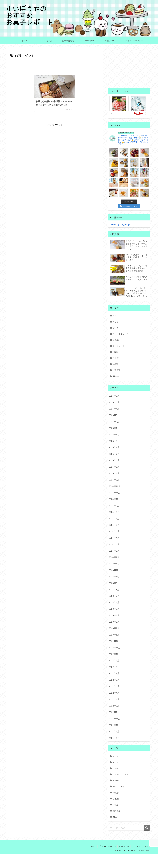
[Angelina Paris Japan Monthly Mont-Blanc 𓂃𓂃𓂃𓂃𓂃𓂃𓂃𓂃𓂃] (134, 182)
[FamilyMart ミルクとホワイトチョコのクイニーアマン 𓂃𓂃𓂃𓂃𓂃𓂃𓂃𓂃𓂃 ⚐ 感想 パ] (134, 162)
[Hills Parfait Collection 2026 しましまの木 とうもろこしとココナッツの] (134, 172)
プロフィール (137, 846)
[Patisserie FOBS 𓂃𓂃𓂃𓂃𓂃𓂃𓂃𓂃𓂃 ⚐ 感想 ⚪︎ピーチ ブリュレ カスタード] (123, 172)
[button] (147, 828)
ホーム (93, 846)
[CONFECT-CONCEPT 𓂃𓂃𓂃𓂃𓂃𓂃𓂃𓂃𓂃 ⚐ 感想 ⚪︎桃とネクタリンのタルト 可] (113, 172)
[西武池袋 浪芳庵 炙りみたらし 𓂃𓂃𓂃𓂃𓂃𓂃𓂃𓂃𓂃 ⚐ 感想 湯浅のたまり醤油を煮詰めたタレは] (123, 152)
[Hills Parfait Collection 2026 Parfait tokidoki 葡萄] (144, 172)
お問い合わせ (124, 846)
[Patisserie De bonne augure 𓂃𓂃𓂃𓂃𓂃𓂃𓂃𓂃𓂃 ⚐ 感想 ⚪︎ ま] (144, 152)
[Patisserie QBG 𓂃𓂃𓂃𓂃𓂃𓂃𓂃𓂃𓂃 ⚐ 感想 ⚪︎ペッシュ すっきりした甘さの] (123, 162)
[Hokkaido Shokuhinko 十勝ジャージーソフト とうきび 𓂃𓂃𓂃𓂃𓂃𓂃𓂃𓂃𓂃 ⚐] (144, 162)
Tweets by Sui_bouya (119, 224)
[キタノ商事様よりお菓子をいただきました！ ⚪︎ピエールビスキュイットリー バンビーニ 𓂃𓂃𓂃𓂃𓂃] (134, 152)
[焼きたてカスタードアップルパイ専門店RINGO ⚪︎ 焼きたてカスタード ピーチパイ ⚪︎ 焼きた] (144, 193)
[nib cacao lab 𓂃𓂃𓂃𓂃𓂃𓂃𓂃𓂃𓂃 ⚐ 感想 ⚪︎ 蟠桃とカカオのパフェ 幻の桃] (123, 182)
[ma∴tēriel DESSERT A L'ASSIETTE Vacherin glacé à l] (113, 193)
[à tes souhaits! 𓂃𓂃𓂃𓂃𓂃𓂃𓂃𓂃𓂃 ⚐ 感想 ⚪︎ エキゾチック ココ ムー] (144, 182)
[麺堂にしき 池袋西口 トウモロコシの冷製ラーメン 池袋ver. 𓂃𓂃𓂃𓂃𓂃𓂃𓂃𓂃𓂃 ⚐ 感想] (134, 193)
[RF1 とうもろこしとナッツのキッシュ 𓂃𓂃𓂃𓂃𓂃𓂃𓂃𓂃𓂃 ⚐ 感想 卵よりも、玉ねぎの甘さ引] (113, 162)
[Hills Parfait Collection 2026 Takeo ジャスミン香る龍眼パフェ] (113, 182)
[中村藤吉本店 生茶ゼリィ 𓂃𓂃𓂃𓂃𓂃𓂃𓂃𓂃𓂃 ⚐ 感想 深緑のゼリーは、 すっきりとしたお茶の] (113, 152)
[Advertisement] (55, 65)
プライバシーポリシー (107, 846)
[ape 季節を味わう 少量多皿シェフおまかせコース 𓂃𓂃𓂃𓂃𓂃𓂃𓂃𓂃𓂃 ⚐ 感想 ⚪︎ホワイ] (123, 193)
